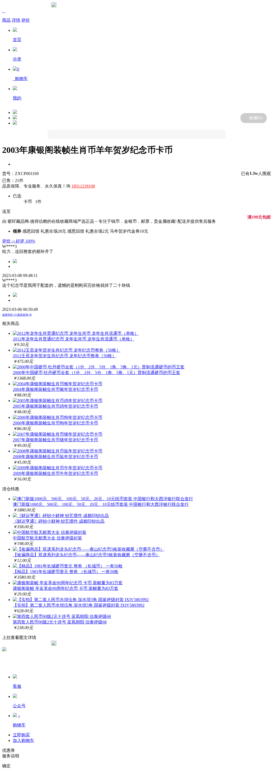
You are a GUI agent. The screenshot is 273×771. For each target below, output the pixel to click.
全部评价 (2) (9, 314)
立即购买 (21, 735)
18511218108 (83, 186)
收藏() (255, 118)
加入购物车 (23, 740)
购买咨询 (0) (24, 314)
